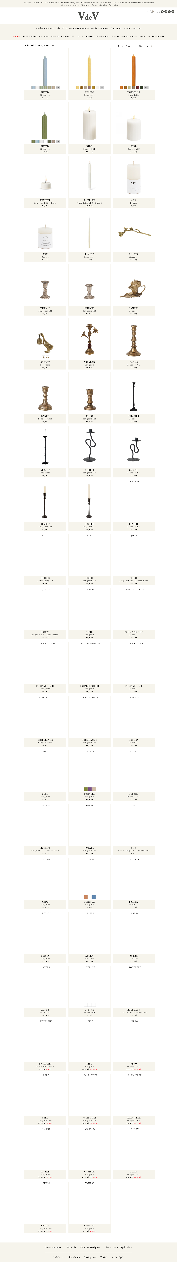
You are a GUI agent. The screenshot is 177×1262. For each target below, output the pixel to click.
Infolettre (61, 28)
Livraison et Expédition (118, 1247)
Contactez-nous (100, 28)
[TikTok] (172, 12)
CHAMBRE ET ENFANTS (97, 36)
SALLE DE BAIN (129, 36)
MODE (143, 36)
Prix (153, 46)
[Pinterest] (170, 12)
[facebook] (163, 12)
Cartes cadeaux (45, 28)
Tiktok (104, 1257)
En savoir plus (99, 5)
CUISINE (115, 36)
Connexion (130, 28)
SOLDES (16, 36)
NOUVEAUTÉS (30, 36)
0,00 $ (157, 12)
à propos (116, 28)
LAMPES (55, 36)
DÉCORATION (68, 36)
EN (139, 28)
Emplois (71, 1247)
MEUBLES (44, 36)
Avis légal (117, 1257)
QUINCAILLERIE (156, 36)
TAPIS (80, 36)
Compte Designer (90, 1247)
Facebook (74, 1257)
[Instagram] (166, 12)
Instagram (90, 1257)
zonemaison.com (79, 28)
